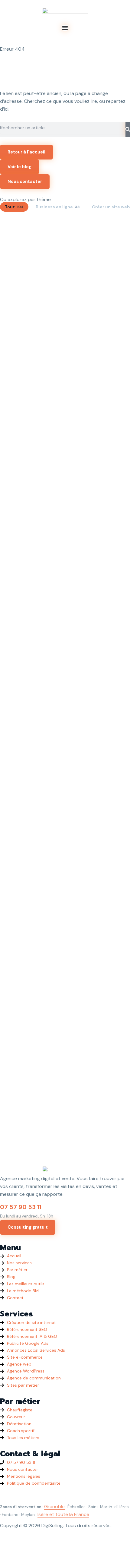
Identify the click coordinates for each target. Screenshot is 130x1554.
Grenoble (54, 1506)
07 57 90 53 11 (20, 1207)
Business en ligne (58, 207)
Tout (14, 207)
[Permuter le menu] (65, 28)
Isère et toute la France (63, 1514)
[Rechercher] (127, 129)
